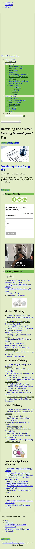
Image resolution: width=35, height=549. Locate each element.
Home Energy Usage (10, 143)
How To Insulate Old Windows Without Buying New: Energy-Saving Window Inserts (18, 435)
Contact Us (9, 3)
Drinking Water (14, 105)
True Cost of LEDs (13, 293)
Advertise (8, 7)
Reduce (15, 92)
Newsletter (9, 5)
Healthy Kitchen (10, 96)
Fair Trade (12, 79)
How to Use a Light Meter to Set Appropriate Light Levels (17, 281)
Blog (6, 520)
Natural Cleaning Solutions (18, 77)
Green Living (9, 64)
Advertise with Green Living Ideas (17, 529)
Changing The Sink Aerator (16, 388)
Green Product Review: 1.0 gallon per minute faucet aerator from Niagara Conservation (19, 399)
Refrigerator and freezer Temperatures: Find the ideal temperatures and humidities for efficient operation (17, 346)
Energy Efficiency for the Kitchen (18, 315)
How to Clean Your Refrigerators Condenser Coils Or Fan (17, 323)
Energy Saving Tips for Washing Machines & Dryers (17, 478)
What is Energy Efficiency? (18, 75)
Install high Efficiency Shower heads (20, 386)
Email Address (10, 216)
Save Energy (16, 87)
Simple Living (13, 85)
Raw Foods (12, 109)
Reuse (14, 94)
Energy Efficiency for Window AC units (20, 409)
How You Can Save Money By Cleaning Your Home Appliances (16, 482)
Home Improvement (16, 66)
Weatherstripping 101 (15, 427)
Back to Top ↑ (5, 190)
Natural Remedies (15, 83)
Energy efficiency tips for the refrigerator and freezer (16, 331)
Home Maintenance (16, 68)
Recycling (15, 90)
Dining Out (12, 107)
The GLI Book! (10, 60)
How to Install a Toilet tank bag (18, 384)
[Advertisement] (17, 35)
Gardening (12, 72)
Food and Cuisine (15, 102)
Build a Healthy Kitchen (17, 100)
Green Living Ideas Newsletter (15, 525)
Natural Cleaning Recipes (16, 356)
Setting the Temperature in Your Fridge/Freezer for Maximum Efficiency (19, 327)
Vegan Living (13, 98)
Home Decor (13, 70)
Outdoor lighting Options (16, 295)
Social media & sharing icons (13, 543)
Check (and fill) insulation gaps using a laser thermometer (19, 441)
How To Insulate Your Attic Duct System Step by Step (17, 419)
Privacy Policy (10, 531)
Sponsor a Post (10, 62)
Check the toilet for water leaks (18, 390)
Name (7, 223)
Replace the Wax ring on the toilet (19, 377)
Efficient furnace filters (15, 416)
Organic (11, 111)
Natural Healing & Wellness (18, 81)
